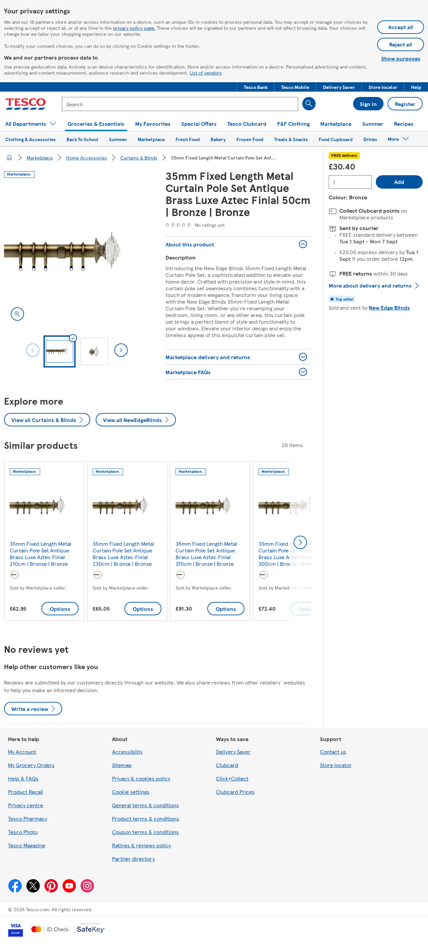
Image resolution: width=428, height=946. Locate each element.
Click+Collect (232, 778)
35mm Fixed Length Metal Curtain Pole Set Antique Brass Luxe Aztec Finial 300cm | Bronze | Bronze (289, 553)
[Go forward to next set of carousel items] (300, 542)
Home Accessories (86, 157)
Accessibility (127, 751)
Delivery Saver (233, 751)
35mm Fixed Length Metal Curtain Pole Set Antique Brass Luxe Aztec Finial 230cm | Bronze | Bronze (123, 553)
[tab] (59, 351)
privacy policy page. (134, 27)
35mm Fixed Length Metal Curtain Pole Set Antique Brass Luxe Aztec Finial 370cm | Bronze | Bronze (206, 553)
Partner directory (133, 858)
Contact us (333, 751)
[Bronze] (15, 575)
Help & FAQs (23, 778)
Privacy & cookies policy (141, 778)
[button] (255, 87)
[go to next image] (121, 350)
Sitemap (122, 765)
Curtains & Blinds (138, 157)
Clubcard (227, 765)
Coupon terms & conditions (145, 832)
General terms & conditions (145, 805)
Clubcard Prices (235, 792)
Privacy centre (25, 805)
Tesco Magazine (26, 845)
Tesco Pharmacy (27, 818)
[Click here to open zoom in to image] (17, 314)
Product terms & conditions (145, 818)
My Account (22, 751)
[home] (9, 157)
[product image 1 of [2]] (76, 254)
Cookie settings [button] (130, 792)
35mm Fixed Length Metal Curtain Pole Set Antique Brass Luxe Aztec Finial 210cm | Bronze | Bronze (40, 553)
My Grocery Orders (31, 765)
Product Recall (25, 792)
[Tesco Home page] (25, 104)
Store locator (336, 765)
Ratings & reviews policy (141, 845)
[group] (44, 542)
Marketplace (40, 157)
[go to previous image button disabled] (32, 350)
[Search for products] (309, 103)
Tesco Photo (22, 832)
